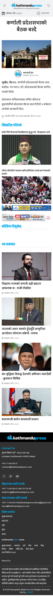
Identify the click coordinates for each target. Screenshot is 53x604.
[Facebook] (4, 476)
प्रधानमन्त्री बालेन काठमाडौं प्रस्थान (20, 419)
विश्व (42, 545)
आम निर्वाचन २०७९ (9, 552)
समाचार (5, 521)
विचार (4, 549)
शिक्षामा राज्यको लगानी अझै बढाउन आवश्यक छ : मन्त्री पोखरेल (21, 286)
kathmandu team (13, 539)
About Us (6, 560)
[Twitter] (10, 476)
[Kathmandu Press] (26, 6)
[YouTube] (17, 476)
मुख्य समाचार (7, 516)
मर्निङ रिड (19, 549)
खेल (3, 530)
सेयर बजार (30, 549)
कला (4, 534)
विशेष (11, 549)
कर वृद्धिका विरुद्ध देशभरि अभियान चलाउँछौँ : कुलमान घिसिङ (26, 376)
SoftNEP (30, 592)
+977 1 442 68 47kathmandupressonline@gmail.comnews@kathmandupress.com (26, 504)
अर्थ (3, 525)
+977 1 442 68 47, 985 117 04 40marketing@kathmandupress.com (18, 490)
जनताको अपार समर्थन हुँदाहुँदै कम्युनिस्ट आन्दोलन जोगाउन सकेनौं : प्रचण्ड (23, 331)
